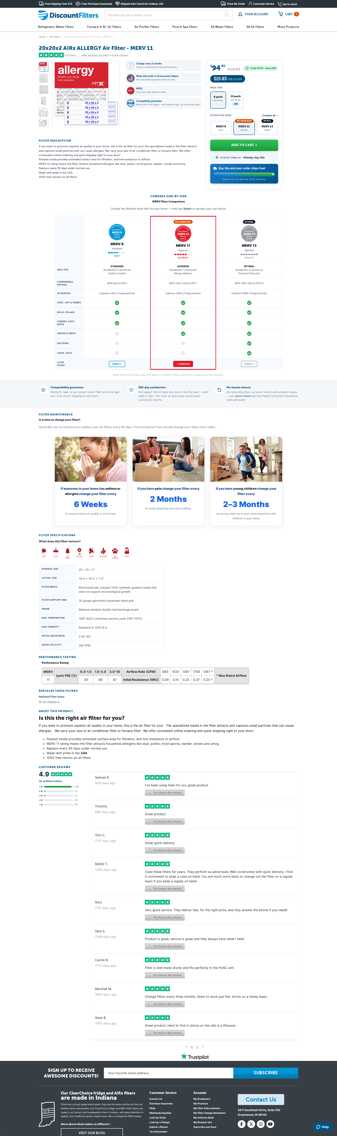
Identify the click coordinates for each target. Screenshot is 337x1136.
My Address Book (203, 1117)
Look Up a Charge (159, 1122)
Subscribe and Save (204, 1126)
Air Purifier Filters (146, 27)
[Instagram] (261, 1124)
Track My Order (236, 3)
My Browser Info (202, 1122)
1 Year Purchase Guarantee (96, 3)
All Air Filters (255, 27)
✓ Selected (183, 363)
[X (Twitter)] (251, 1124)
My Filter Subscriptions (206, 1108)
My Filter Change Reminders (209, 1112)
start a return (243, 395)
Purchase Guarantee (161, 1103)
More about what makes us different (85, 1124)
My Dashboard (201, 1098)
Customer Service (263, 3)
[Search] (227, 15)
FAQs (152, 1108)
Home (42, 36)
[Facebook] (242, 1124)
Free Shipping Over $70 (58, 3)
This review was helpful (167, 792)
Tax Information (158, 1131)
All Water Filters (222, 27)
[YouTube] (270, 1124)
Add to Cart (244, 145)
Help (325, 1127)
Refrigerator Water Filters (56, 27)
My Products (200, 1103)
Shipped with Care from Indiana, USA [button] (142, 3)
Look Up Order (157, 1117)
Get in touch (290, 4)
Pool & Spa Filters (184, 27)
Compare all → (270, 115)
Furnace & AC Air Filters (104, 27)
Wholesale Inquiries (160, 1112)
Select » (117, 363)
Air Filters (55, 36)
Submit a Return (158, 1126)
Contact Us (155, 1098)
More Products (288, 27)
